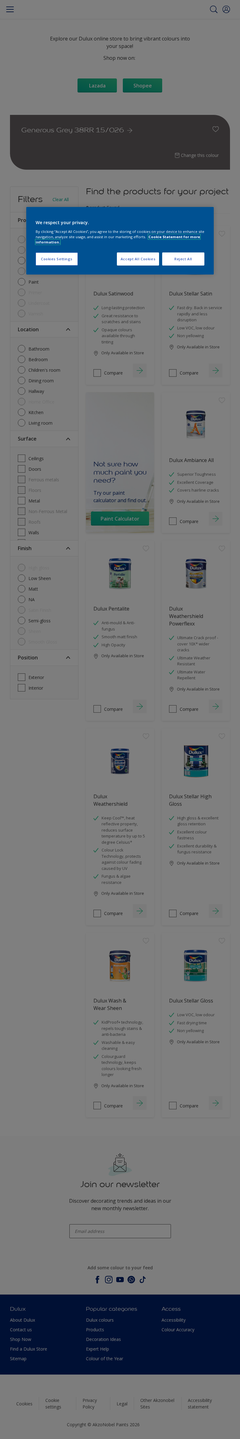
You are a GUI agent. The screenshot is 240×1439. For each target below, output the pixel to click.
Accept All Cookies (138, 259)
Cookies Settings (56, 259)
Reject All (183, 259)
